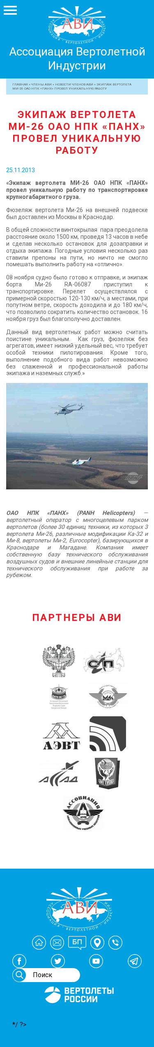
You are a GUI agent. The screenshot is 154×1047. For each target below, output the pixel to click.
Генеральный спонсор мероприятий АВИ (78, 1013)
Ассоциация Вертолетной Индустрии (77, 58)
